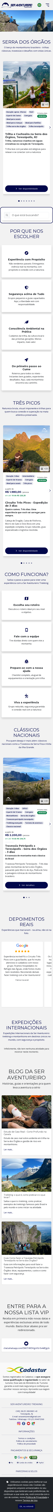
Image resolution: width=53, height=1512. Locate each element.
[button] (38, 5)
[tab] (19, 201)
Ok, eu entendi (26, 1506)
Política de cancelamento (26, 1441)
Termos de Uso (30, 1500)
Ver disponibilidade (28, 188)
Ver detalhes (28, 885)
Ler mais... (8, 1149)
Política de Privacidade (36, 1497)
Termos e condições (26, 1438)
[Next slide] (50, 127)
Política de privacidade (26, 1444)
